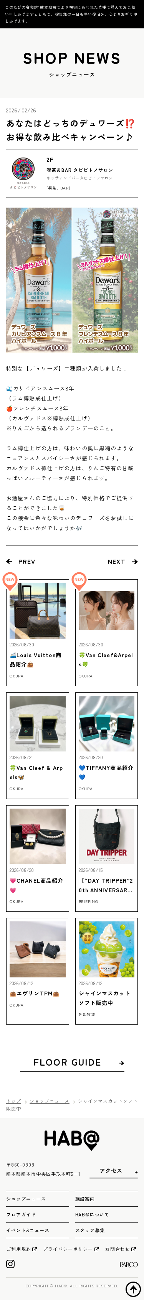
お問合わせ (117, 1249)
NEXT (117, 561)
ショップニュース (50, 1100)
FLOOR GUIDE (67, 1061)
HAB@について (92, 1214)
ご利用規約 (18, 1249)
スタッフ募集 (90, 1230)
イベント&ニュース (28, 1230)
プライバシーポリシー (68, 1249)
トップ (13, 1100)
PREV (26, 561)
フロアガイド (21, 1214)
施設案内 (85, 1198)
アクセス (110, 1170)
